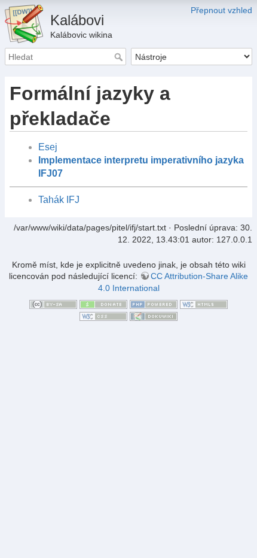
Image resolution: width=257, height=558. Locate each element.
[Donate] (103, 303)
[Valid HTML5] (204, 303)
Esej (47, 147)
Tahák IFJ (58, 200)
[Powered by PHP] (154, 303)
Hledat (120, 57)
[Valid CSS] (103, 315)
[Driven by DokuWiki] (154, 315)
